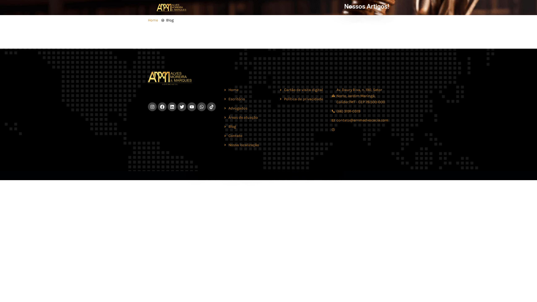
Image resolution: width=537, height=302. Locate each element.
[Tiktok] (211, 106)
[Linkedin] (172, 106)
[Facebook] (162, 106)
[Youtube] (191, 106)
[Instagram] (152, 106)
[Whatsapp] (201, 106)
